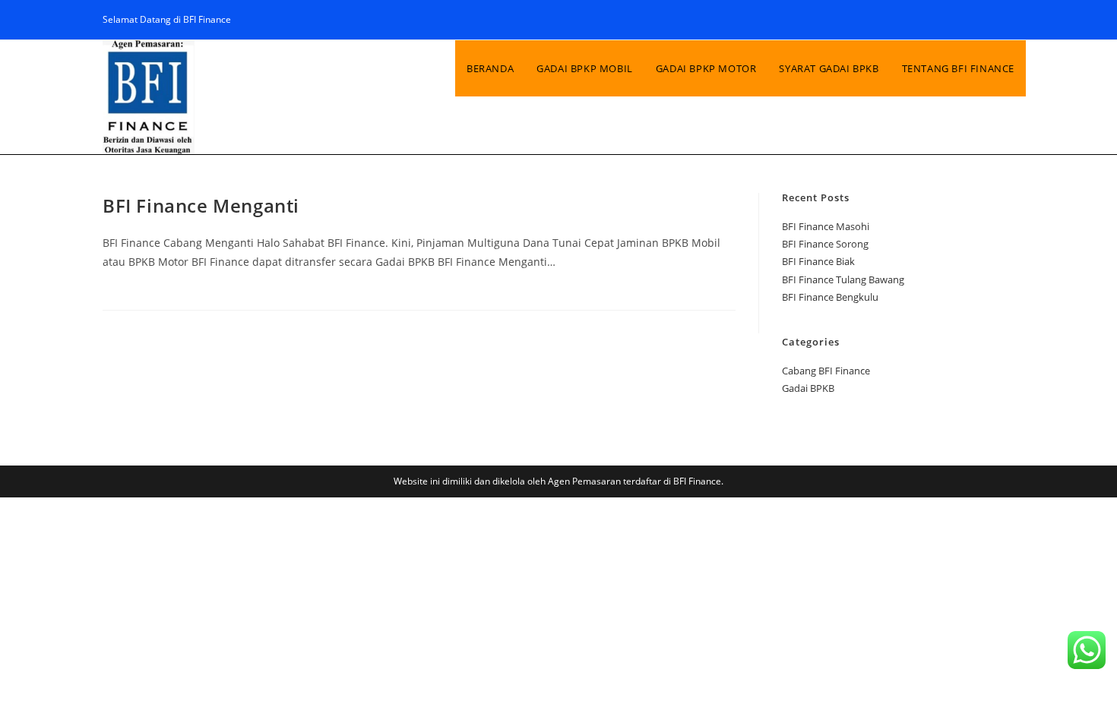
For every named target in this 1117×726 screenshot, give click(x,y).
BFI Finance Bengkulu (830, 297)
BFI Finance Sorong (825, 244)
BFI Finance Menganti (201, 205)
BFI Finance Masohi (825, 226)
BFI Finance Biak (818, 261)
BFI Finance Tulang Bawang (843, 279)
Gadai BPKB (808, 388)
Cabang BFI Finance (826, 370)
